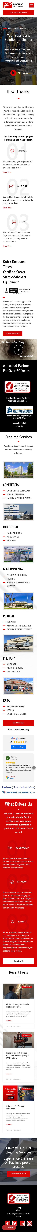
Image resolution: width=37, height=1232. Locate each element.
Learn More (7, 172)
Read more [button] (9, 772)
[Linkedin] (22, 1223)
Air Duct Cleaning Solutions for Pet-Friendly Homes (17, 1005)
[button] (31, 5)
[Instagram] (29, 1223)
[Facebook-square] (7, 1223)
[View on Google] (8, 758)
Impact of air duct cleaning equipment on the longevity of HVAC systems (17, 1055)
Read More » (9, 1020)
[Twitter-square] (14, 1223)
